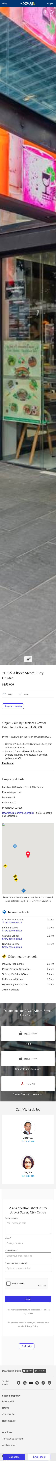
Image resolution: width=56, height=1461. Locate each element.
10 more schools (10, 989)
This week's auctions (12, 1439)
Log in (50, 3)
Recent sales (9, 1421)
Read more (7, 763)
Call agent (14, 1457)
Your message (11, 1218)
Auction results (9, 1445)
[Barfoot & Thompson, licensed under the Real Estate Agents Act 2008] (28, 3)
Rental (5, 1408)
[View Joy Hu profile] (28, 1162)
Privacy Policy (31, 1326)
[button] (28, 855)
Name (7, 1238)
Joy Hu (28, 1172)
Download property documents (17, 813)
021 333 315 (28, 1176)
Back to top (26, 1346)
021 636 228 (28, 1141)
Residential (8, 1401)
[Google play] (40, 1371)
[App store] (27, 1371)
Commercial (8, 1414)
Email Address (11, 1250)
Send (28, 1299)
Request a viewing (13, 706)
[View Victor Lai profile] (28, 1127)
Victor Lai (28, 1138)
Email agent (39, 1457)
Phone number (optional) (16, 1263)
